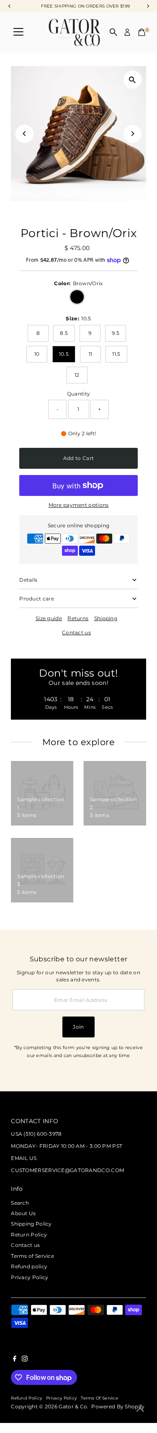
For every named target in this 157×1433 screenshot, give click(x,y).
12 (77, 375)
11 (91, 354)
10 (37, 354)
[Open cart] (141, 32)
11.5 (116, 354)
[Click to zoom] (132, 79)
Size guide (49, 618)
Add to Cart (78, 458)
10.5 (64, 354)
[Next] (132, 133)
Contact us (76, 632)
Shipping (105, 618)
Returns (77, 618)
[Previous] (24, 133)
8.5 (64, 333)
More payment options (79, 505)
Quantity (78, 394)
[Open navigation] (18, 32)
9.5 (115, 333)
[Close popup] (144, 1152)
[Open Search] (113, 32)
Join (78, 1027)
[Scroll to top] (140, 1410)
